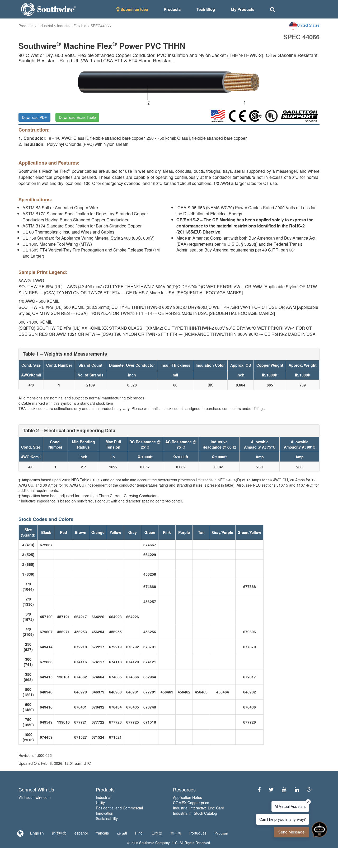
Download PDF (34, 117)
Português (197, 833)
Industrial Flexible (71, 25)
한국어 (175, 833)
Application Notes (187, 797)
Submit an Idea (133, 9)
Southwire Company (154, 842)
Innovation (104, 813)
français (102, 833)
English (37, 833)
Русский (221, 833)
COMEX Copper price (191, 802)
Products (25, 25)
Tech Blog (205, 9)
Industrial (45, 25)
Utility (100, 802)
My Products (242, 9)
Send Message (291, 832)
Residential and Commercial (119, 807)
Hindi (139, 833)
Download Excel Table (77, 117)
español (81, 833)
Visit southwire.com (34, 797)
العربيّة (122, 833)
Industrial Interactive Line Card (198, 807)
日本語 (156, 833)
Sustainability (107, 818)
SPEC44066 (101, 25)
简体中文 (59, 833)
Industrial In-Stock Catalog (195, 813)
